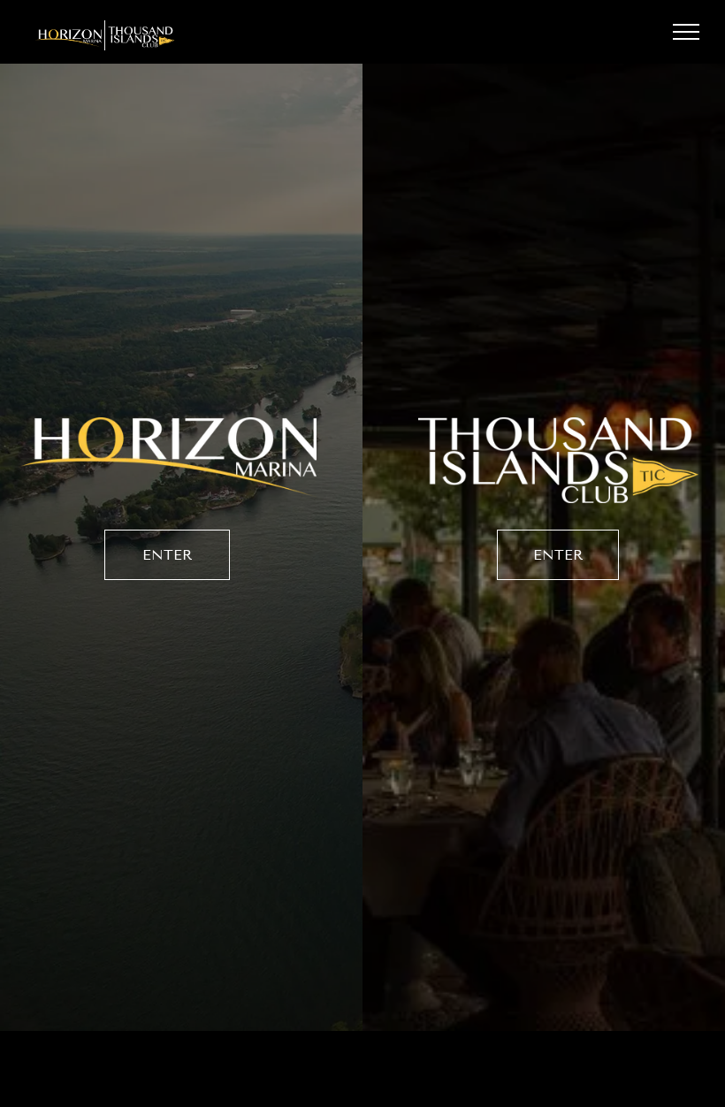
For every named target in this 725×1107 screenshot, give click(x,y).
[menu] (686, 32)
